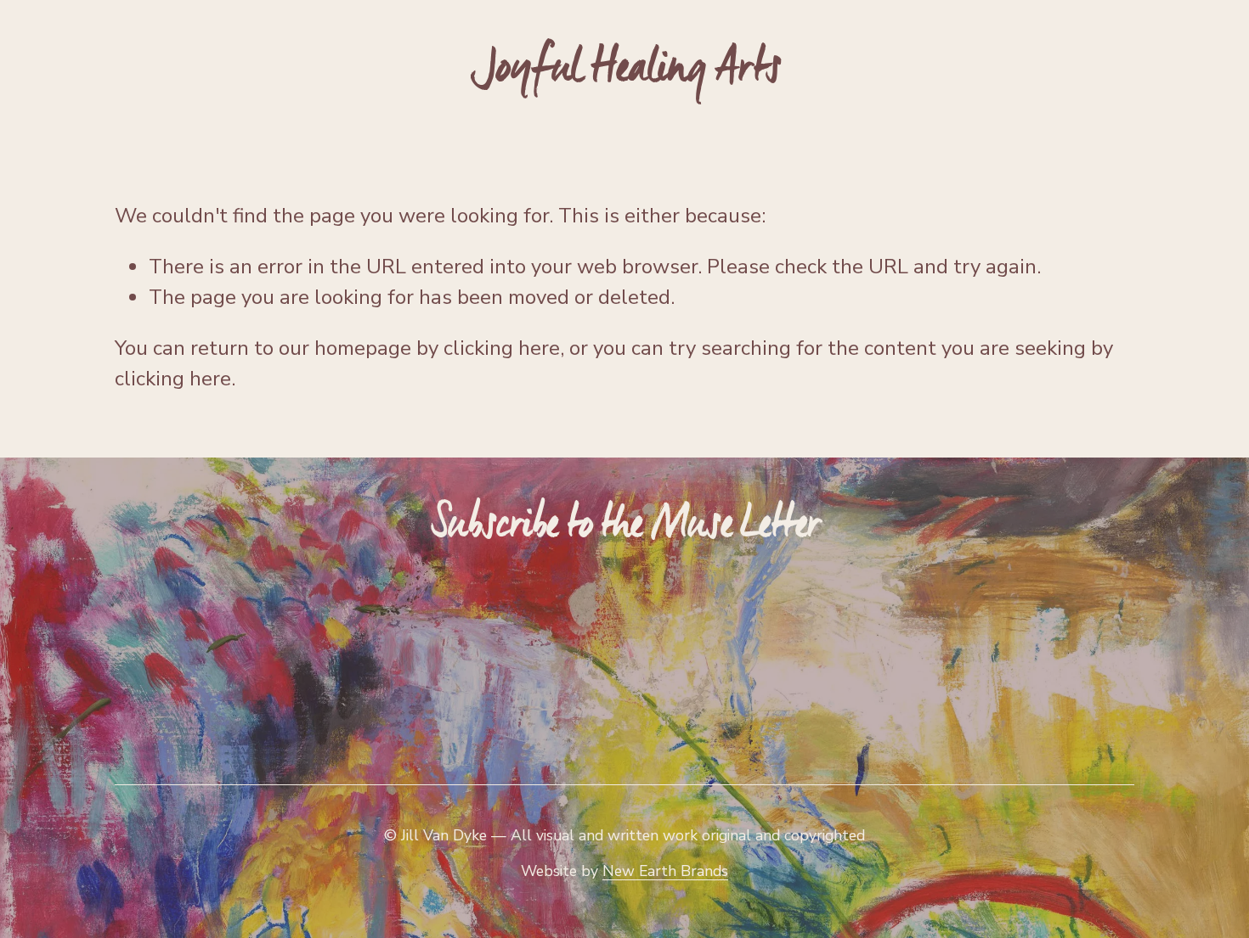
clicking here (502, 348)
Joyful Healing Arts (626, 68)
